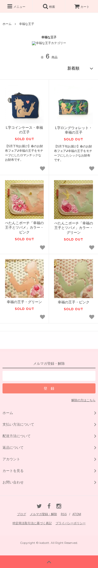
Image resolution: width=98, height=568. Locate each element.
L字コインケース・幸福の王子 (24, 129)
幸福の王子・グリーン (24, 302)
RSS (64, 514)
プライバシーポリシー (71, 523)
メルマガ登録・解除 (43, 514)
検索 (51, 7)
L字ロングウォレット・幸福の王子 (73, 130)
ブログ (21, 514)
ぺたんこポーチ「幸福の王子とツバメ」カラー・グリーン (73, 227)
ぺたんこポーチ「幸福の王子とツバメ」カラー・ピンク (24, 227)
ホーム (7, 24)
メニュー (19, 7)
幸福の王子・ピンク (73, 302)
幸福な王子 (26, 24)
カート (84, 7)
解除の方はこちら (83, 400)
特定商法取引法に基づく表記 (32, 523)
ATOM (76, 514)
